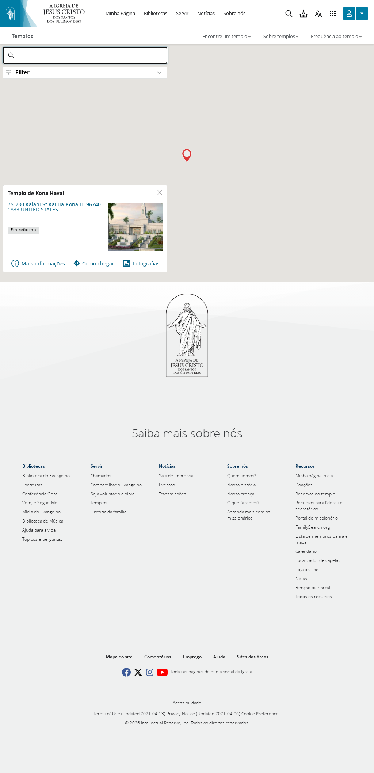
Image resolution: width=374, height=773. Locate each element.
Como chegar (98, 263)
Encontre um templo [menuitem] (224, 36)
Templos (22, 36)
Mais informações (43, 263)
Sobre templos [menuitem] (279, 36)
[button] (187, 156)
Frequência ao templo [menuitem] (334, 36)
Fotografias (146, 263)
